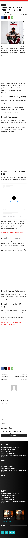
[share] (13, 511)
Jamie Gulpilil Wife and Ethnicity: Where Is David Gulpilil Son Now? (6, 378)
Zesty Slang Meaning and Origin (8, 449)
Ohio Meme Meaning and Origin (7, 451)
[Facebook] (2, 17)
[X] (5, 17)
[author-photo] (14, 391)
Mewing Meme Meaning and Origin (8, 453)
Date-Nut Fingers (8, 511)
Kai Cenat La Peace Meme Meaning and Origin (10, 447)
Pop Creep (4, 14)
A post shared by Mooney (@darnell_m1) (14, 216)
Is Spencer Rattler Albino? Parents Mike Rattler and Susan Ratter (21, 378)
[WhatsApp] (12, 17)
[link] (5, 512)
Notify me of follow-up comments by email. (12, 431)
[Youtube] (13, 532)
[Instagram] (6, 532)
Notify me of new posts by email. (10, 433)
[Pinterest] (9, 17)
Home (2, 2)
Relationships (7, 2)
